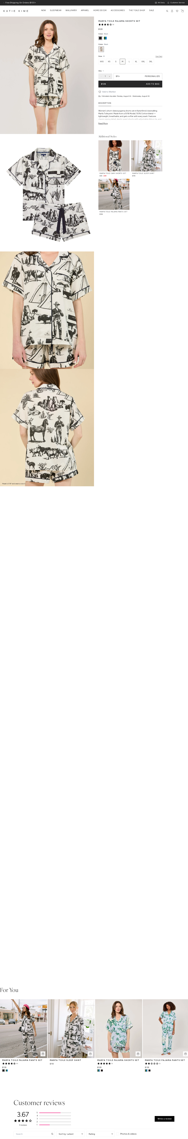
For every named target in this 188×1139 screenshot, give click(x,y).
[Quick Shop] (42, 1053)
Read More (103, 123)
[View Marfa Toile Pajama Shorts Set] (102, 1070)
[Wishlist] (177, 11)
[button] (54, 1112)
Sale (151, 10)
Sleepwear (55, 10)
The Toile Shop (137, 10)
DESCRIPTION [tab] (104, 103)
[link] (106, 24)
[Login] (172, 11)
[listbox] (130, 49)
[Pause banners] (4, 2)
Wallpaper (71, 10)
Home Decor (100, 10)
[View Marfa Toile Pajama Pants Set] (7, 1070)
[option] (100, 38)
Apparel (85, 10)
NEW (43, 10)
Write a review (164, 1119)
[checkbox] (130, 1134)
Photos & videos (128, 1134)
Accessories (118, 10)
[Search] (167, 11)
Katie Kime (16, 11)
